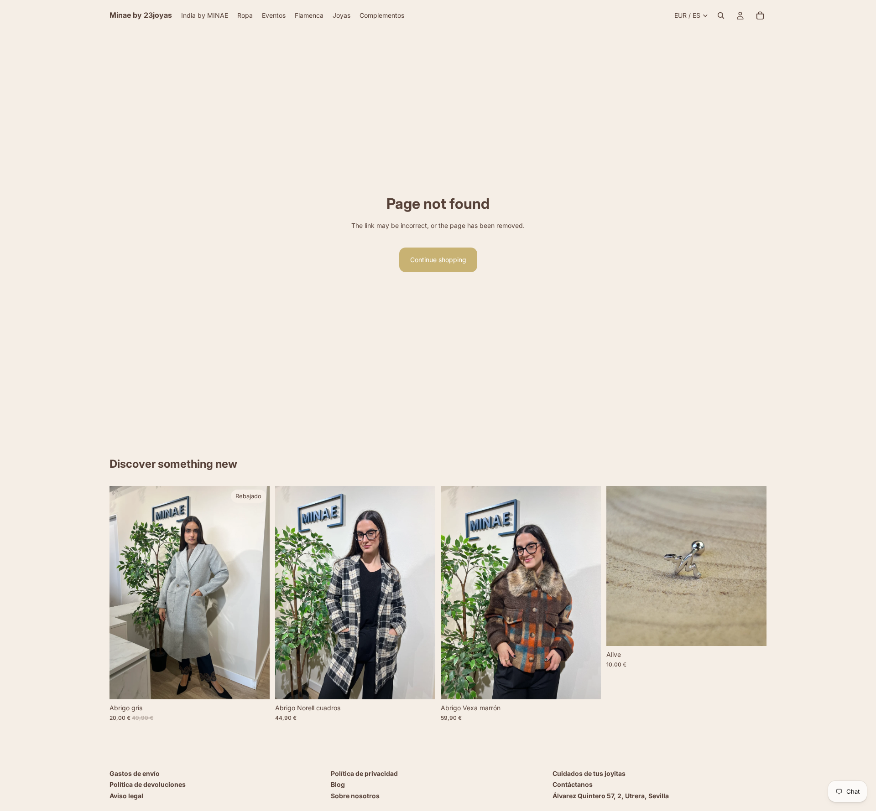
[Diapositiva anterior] (123, 593)
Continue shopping (438, 259)
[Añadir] (421, 685)
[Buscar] (721, 15)
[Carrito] (760, 15)
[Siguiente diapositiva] (256, 593)
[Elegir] (255, 685)
